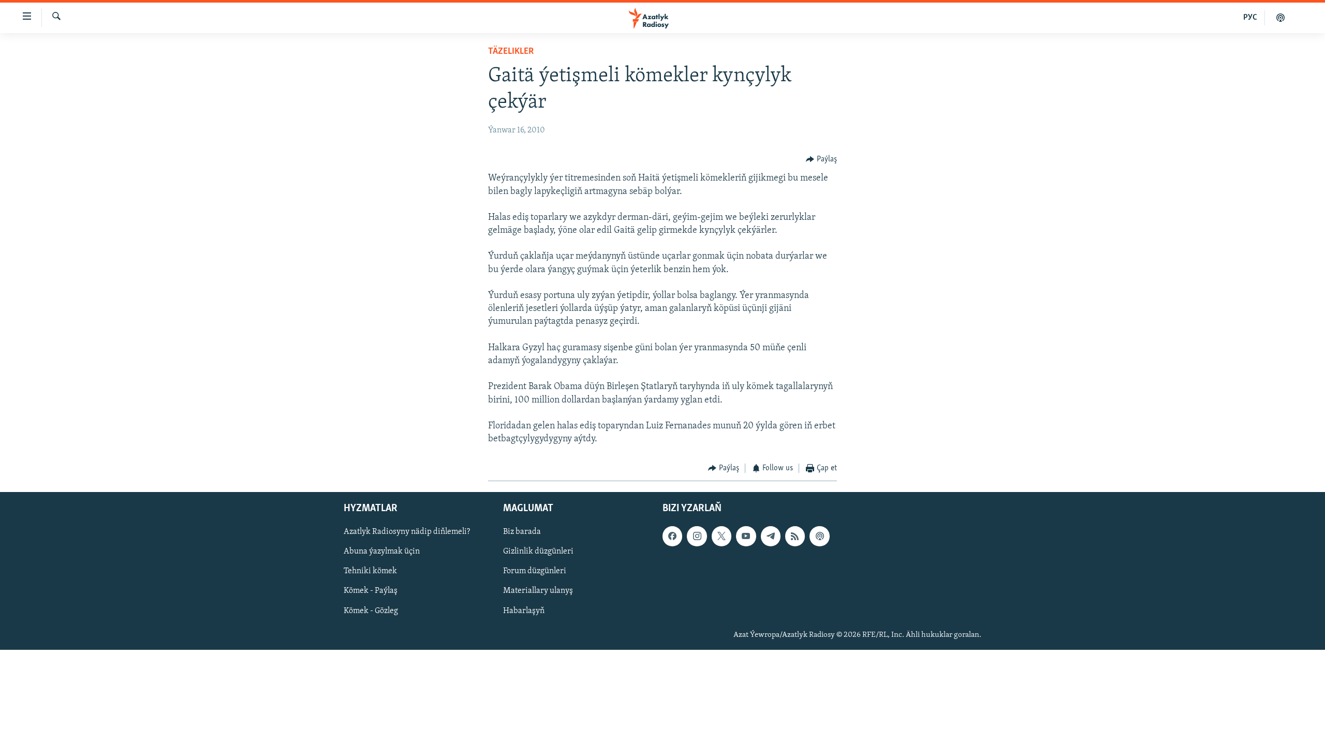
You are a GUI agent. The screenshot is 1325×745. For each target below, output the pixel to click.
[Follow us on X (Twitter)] (721, 536)
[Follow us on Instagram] (696, 536)
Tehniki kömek (370, 571)
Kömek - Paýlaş (371, 591)
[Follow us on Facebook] (672, 536)
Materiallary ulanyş (538, 591)
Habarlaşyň (523, 610)
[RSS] (795, 536)
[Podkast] (1280, 17)
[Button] (821, 159)
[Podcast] (819, 536)
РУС (1250, 17)
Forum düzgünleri (534, 571)
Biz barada (522, 532)
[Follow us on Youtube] (746, 536)
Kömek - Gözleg (371, 610)
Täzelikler (511, 51)
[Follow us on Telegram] (771, 536)
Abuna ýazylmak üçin (382, 551)
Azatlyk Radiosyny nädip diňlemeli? (407, 532)
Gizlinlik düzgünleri (538, 551)
